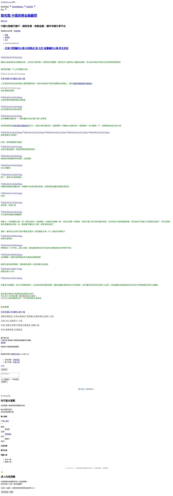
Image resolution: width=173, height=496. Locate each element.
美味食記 (16, 360)
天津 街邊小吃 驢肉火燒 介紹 (13, 79)
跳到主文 (4, 21)
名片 (6, 40)
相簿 (6, 35)
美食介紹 (16, 362)
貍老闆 (3, 343)
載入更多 (4, 369)
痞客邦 (13, 354)
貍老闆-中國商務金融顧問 (19, 15)
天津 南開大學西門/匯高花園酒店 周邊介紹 (20, 325)
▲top (2, 366)
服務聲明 (105, 468)
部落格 (7, 37)
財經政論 (17, 31)
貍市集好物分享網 (27, 296)
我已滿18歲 (5, 492)
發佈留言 (4, 382)
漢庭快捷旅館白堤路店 (82, 83)
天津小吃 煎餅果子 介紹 (11, 321)
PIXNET (71, 468)
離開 (11, 492)
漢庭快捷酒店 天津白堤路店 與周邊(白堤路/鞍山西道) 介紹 (27, 316)
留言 (18, 354)
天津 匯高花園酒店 (20, 126)
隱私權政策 (98, 468)
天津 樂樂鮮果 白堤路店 (11, 330)
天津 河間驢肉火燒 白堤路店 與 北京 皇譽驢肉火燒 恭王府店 (36, 48)
